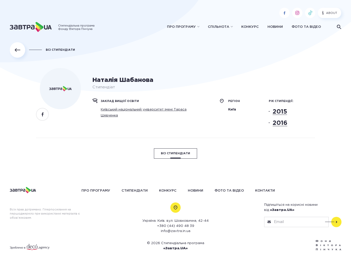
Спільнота (218, 26)
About (331, 13)
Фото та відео (306, 26)
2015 (280, 112)
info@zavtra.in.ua (175, 231)
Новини (275, 26)
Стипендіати (135, 190)
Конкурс (250, 26)
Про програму (181, 26)
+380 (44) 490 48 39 (175, 226)
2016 (280, 123)
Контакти (265, 190)
